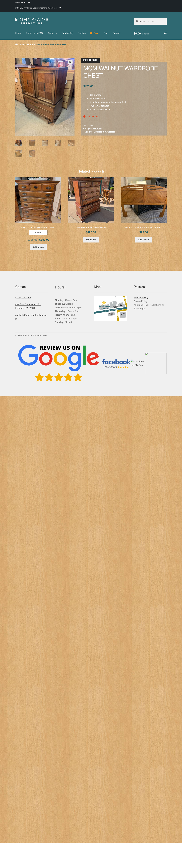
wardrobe (112, 131)
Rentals (82, 33)
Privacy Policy (141, 297)
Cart (106, 33)
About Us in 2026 (35, 33)
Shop (50, 33)
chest (91, 131)
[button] (70, 62)
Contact (116, 33)
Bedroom (30, 44)
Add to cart (38, 247)
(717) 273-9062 (21, 7)
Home (18, 33)
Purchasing (67, 33)
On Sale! (94, 33)
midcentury (100, 131)
